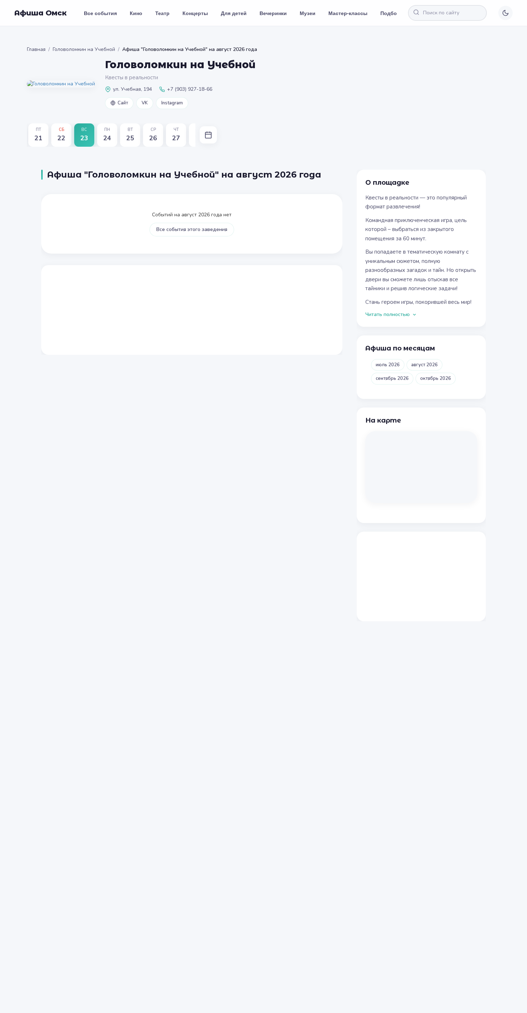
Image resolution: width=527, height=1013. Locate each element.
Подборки (393, 13)
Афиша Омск (40, 13)
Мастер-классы (347, 13)
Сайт (123, 103)
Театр (162, 13)
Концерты (195, 13)
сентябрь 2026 (392, 378)
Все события (100, 13)
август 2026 (424, 365)
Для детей (234, 13)
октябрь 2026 (435, 378)
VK (145, 103)
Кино (136, 13)
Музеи (307, 13)
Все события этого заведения (191, 229)
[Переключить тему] (505, 13)
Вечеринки (273, 13)
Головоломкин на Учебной (84, 49)
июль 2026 (388, 365)
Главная (36, 49)
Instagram (172, 103)
